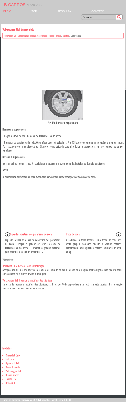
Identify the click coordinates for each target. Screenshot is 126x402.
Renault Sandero (13, 367)
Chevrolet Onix (12, 355)
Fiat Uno (9, 359)
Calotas (66, 35)
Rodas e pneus (55, 35)
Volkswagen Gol (9, 35)
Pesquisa (64, 11)
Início (7, 11)
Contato (97, 11)
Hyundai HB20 (12, 363)
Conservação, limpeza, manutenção (32, 35)
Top (34, 11)
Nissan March (12, 375)
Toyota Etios (11, 379)
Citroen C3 (10, 383)
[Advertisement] (62, 63)
